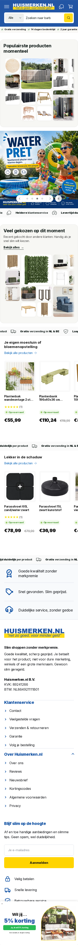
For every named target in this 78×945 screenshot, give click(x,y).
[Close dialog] (2, 904)
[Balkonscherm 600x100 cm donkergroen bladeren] (36, 270)
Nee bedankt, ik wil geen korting (19, 933)
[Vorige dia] (19, 198)
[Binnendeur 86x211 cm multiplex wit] (12, 293)
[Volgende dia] (49, 198)
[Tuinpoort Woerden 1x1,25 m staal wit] (60, 278)
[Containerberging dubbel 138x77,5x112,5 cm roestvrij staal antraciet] (60, 81)
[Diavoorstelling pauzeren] (58, 198)
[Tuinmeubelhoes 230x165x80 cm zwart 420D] (28, 293)
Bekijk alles (14, 247)
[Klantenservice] (61, 6)
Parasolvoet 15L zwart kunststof (50, 508)
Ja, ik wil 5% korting (19, 928)
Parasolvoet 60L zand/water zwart (16, 508)
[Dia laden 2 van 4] (32, 198)
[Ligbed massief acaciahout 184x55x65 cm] (44, 113)
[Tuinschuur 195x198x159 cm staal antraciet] (28, 97)
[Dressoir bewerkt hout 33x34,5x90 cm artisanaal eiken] (44, 309)
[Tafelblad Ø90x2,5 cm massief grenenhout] (12, 65)
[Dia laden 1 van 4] (27, 198)
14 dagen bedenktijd (43, 29)
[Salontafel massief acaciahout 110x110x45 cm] (28, 309)
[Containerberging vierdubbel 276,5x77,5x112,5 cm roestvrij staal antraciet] (12, 97)
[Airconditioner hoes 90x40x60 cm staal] (12, 278)
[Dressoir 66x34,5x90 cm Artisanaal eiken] (12, 262)
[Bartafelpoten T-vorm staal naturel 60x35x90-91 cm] (44, 293)
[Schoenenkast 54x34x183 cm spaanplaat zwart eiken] (60, 65)
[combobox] (49, 17)
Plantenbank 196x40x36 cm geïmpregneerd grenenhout (49, 398)
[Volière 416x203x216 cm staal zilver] (36, 73)
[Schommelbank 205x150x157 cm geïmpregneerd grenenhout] (44, 97)
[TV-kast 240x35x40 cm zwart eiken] (60, 262)
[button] (6, 6)
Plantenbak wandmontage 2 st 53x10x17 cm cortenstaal (17, 398)
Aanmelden (39, 863)
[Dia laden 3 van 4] (37, 198)
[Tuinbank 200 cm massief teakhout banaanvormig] (28, 113)
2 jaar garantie (68, 29)
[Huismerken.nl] (34, 633)
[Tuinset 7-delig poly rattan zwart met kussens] (12, 81)
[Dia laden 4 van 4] (42, 198)
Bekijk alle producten (18, 353)
